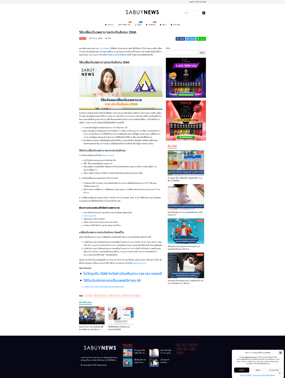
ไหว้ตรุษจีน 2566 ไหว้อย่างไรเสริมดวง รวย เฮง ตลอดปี (122, 273)
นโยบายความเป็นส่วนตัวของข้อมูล (264, 375)
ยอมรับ (241, 370)
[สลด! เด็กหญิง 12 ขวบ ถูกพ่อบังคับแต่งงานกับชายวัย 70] (186, 197)
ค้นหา (168, 48)
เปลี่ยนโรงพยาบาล (114, 296)
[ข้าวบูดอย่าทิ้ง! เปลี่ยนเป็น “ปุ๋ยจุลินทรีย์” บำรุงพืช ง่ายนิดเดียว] (186, 163)
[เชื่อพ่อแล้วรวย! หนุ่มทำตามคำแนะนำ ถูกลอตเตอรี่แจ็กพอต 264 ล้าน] (186, 231)
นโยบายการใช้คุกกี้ (246, 375)
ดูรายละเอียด (274, 370)
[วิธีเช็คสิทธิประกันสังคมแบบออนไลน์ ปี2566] (121, 315)
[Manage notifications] (280, 373)
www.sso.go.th (108, 155)
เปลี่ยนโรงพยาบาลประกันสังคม (114, 55)
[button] (280, 353)
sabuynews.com (139, 263)
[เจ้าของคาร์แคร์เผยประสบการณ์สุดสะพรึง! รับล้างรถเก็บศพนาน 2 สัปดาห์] (186, 265)
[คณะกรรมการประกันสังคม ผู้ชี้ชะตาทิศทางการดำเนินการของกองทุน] (92, 315)
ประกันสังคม (105, 48)
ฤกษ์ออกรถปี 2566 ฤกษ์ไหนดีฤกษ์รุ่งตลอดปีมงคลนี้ (103, 287)
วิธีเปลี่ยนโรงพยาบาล (101, 296)
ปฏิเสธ (257, 370)
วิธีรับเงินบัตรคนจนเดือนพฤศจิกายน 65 (112, 280)
